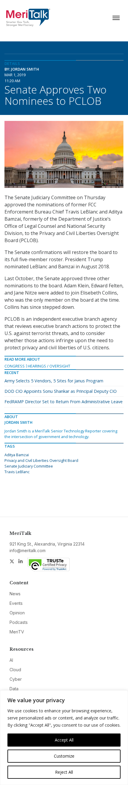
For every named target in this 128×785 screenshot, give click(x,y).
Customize (64, 756)
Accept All (64, 740)
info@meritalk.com (28, 550)
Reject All (64, 772)
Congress (14, 366)
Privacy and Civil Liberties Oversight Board (41, 460)
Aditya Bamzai (16, 454)
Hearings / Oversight (49, 366)
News (15, 593)
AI (11, 660)
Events (16, 603)
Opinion (17, 612)
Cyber (16, 679)
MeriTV (17, 631)
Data (14, 688)
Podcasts (19, 622)
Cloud (15, 669)
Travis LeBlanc (16, 471)
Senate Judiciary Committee (28, 466)
